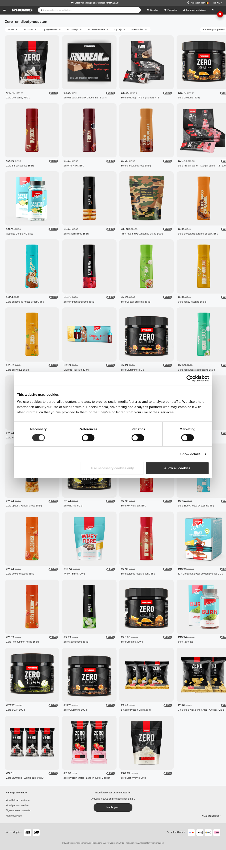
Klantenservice (14, 815)
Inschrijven (112, 807)
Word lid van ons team (18, 800)
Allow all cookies (177, 468)
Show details (190, 454)
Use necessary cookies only (112, 468)
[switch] (88, 437)
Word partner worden (17, 805)
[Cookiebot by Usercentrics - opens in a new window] (189, 378)
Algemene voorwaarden (18, 810)
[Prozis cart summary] (212, 10)
